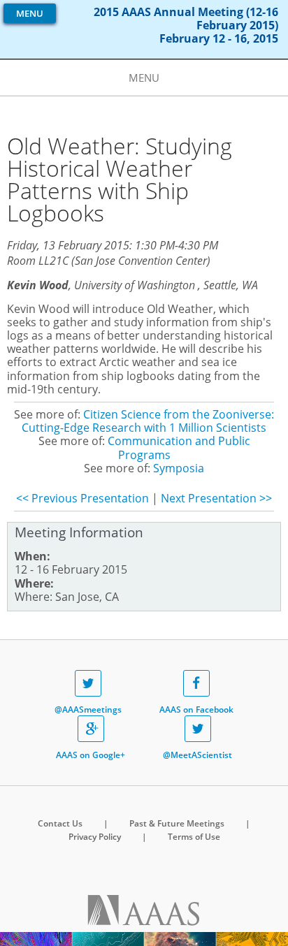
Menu (29, 13)
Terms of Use (194, 837)
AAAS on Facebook (196, 709)
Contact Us (60, 823)
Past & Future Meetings (176, 823)
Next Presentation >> (216, 498)
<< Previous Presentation (82, 498)
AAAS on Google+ (90, 755)
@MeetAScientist (197, 755)
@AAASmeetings (88, 709)
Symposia (178, 468)
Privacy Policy (95, 837)
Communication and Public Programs (179, 447)
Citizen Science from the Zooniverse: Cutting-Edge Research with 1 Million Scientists (148, 421)
